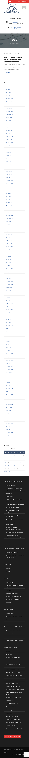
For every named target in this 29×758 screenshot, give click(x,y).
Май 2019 (8, 294)
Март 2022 (8, 199)
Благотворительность (11, 620)
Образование (9, 496)
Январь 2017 (9, 357)
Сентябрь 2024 (9, 114)
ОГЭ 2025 (8, 571)
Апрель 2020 (9, 262)
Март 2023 (8, 164)
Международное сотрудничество (14, 532)
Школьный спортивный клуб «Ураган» (15, 728)
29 (14, 469)
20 (8, 465)
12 (5, 462)
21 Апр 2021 (8, 53)
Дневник (15, 17)
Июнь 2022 (8, 190)
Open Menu (24, 7)
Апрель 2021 (9, 227)
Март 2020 (8, 265)
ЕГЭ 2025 (8, 568)
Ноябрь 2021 (9, 212)
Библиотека (9, 713)
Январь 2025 (9, 101)
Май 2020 (8, 259)
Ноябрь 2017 (9, 331)
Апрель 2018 (9, 322)
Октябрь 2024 (9, 111)
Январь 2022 (9, 205)
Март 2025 (8, 95)
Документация (9, 651)
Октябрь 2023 (9, 142)
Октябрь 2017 (9, 335)
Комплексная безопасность (13, 686)
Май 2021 (8, 224)
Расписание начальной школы (13, 630)
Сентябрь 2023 (9, 146)
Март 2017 (8, 350)
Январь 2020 (9, 272)
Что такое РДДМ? (10, 582)
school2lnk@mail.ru (16, 29)
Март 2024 (8, 127)
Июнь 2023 (8, 155)
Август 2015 (9, 407)
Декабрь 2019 (9, 275)
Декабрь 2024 (9, 105)
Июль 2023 (8, 152)
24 (20, 465)
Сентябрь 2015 (9, 404)
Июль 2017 (8, 341)
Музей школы (9, 680)
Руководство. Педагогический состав (15, 504)
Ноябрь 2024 (9, 108)
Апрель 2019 (9, 297)
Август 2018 (9, 316)
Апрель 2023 (9, 161)
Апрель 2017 (9, 347)
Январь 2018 (9, 328)
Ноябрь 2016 (9, 363)
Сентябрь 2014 (9, 432)
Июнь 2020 (8, 256)
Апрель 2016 (9, 382)
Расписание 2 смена (11, 637)
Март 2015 (8, 420)
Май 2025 (8, 89)
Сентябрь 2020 (9, 250)
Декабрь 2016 (9, 360)
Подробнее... (7, 72)
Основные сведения (11, 485)
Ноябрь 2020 (9, 243)
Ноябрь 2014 (9, 429)
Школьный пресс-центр (12, 716)
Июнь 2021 (8, 221)
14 (11, 462)
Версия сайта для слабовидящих (19, 1)
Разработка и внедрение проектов (15, 689)
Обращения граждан (11, 706)
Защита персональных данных (13, 710)
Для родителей (9, 613)
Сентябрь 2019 (9, 284)
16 (17, 462)
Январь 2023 (9, 171)
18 (23, 462)
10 (20, 459)
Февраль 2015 (9, 423)
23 (17, 465)
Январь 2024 (9, 133)
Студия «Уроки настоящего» (13, 719)
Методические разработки (13, 657)
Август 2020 (9, 253)
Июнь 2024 (8, 120)
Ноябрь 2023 (9, 139)
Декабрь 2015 (9, 394)
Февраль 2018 (9, 325)
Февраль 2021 (9, 234)
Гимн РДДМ (9, 590)
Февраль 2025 (9, 98)
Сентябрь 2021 (9, 218)
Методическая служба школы (13, 697)
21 (11, 465)
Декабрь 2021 (9, 209)
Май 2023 (8, 158)
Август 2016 (9, 372)
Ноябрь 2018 (9, 306)
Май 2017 (8, 344)
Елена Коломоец (19, 53)
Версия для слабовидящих (14, 736)
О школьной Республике (12, 552)
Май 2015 (8, 413)
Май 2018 (8, 319)
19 (5, 465)
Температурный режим (12, 703)
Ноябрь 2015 (9, 398)
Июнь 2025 (8, 86)
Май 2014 (8, 435)
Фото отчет (9, 654)
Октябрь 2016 (9, 366)
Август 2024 (9, 117)
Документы (9, 493)
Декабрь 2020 (9, 240)
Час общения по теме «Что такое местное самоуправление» (13, 59)
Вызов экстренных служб (12, 683)
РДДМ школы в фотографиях (13, 599)
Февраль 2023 (9, 168)
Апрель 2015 (9, 416)
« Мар (5, 471)
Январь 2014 (9, 439)
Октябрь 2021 (9, 215)
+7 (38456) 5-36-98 (15, 27)
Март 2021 (8, 231)
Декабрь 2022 (9, 174)
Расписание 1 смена (11, 634)
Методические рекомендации (13, 596)
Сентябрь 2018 (9, 313)
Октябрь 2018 (9, 309)
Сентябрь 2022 (9, 183)
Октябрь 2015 (9, 401)
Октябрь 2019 (9, 281)
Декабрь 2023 (9, 136)
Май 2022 (8, 193)
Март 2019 (8, 300)
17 (20, 462)
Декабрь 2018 (9, 303)
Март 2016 (8, 385)
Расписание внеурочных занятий (14, 640)
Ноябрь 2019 (9, 278)
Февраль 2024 (9, 130)
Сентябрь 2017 (9, 338)
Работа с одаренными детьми (13, 722)
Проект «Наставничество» (12, 669)
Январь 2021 (9, 237)
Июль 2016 (8, 376)
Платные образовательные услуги (14, 519)
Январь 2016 (9, 391)
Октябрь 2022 (9, 180)
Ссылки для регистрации (12, 593)
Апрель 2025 (9, 92)
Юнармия (8, 602)
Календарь (15, 22)
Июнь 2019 (8, 290)
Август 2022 (9, 187)
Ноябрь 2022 (9, 177)
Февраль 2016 (9, 388)
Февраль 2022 (9, 202)
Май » (9, 471)
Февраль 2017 (9, 353)
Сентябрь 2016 (9, 369)
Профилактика (9, 700)
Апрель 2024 (9, 124)
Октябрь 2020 (9, 246)
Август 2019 (9, 287)
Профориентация (10, 725)
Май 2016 (8, 379)
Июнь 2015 (8, 410)
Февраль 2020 (9, 268)
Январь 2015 (9, 426)
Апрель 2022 (9, 196)
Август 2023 (9, 149)
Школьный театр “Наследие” (13, 672)
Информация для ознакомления (14, 616)
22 (14, 465)
